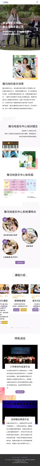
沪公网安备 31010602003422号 (21, 462)
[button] (11, 327)
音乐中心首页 (16, 457)
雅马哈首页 (24, 457)
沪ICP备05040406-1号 (20, 461)
